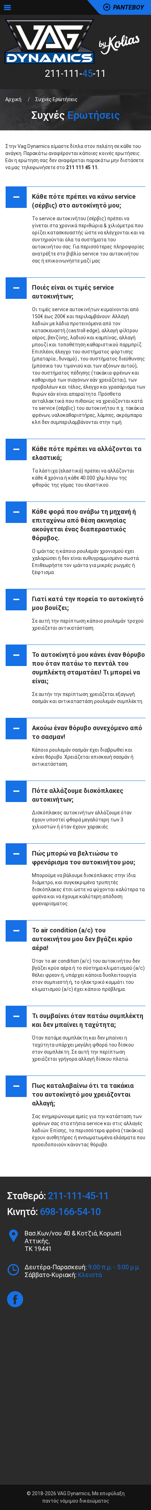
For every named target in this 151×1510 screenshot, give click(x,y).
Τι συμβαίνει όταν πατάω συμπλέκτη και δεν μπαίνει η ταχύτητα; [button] (78, 1018)
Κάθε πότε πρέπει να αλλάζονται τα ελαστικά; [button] (77, 451)
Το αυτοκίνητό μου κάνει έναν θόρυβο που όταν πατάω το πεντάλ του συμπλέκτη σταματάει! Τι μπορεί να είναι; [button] (79, 666)
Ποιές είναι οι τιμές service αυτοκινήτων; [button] (63, 290)
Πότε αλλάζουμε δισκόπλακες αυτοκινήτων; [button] (68, 793)
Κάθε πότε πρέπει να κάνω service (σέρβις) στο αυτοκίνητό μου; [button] (74, 199)
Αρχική (13, 99)
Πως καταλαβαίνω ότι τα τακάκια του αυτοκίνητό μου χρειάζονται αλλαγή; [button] (73, 1093)
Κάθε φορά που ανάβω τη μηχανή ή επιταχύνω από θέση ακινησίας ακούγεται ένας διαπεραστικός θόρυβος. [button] (74, 523)
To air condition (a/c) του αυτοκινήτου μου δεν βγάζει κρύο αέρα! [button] (73, 937)
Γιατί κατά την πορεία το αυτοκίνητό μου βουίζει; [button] (78, 601)
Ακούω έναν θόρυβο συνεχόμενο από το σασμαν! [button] (78, 730)
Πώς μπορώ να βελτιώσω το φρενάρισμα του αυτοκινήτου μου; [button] (74, 856)
